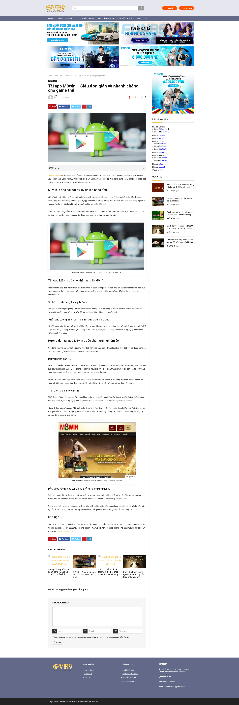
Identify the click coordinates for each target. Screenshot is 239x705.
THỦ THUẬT (142, 18)
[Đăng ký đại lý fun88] (82, 33)
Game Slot (88, 674)
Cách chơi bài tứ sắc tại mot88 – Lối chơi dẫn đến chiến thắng (108, 572)
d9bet (163, 143)
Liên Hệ (95, 702)
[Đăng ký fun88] (173, 93)
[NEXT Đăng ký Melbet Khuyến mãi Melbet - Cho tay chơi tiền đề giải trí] (236, 699)
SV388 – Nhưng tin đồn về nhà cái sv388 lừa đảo (84, 574)
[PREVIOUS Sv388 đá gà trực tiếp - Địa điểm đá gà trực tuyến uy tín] (2, 699)
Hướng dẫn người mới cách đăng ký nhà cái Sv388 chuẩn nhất (58, 572)
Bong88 (164, 129)
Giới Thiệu (72, 702)
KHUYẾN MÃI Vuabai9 (84, 18)
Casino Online (89, 670)
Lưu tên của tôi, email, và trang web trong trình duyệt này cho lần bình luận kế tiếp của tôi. (92, 637)
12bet (161, 138)
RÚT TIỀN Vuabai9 (125, 18)
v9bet (161, 164)
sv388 (160, 170)
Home (50, 76)
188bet (164, 158)
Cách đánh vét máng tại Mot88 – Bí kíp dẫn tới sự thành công (134, 574)
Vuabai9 (49, 18)
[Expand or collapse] (143, 168)
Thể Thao (87, 677)
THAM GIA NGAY (186, 8)
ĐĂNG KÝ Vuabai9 (64, 18)
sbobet (162, 167)
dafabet (162, 135)
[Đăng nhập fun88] (157, 57)
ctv (55, 96)
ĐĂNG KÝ (169, 8)
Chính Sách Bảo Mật (84, 702)
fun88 (161, 152)
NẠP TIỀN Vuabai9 (106, 18)
